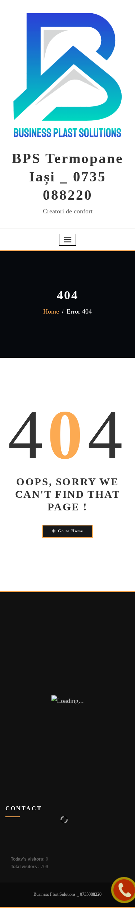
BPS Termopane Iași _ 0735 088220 (67, 176)
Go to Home (70, 531)
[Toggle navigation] (67, 240)
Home (51, 311)
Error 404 (79, 311)
